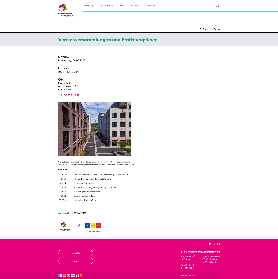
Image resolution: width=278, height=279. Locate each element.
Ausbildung (88, 5)
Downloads (151, 5)
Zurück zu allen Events (210, 29)
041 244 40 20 (187, 268)
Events (121, 5)
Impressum (184, 275)
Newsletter (76, 253)
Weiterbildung (107, 5)
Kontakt (75, 261)
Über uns (134, 5)
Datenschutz (193, 275)
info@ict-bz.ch (187, 265)
